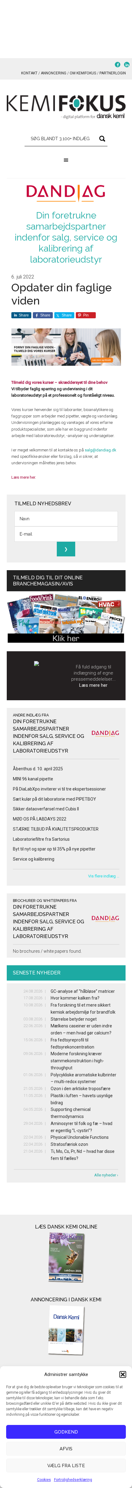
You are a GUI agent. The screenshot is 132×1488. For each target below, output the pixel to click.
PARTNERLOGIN (112, 73)
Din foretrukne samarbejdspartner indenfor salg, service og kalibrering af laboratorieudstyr (66, 237)
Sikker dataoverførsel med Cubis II (46, 808)
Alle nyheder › (106, 1175)
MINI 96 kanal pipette (33, 778)
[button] (123, 1374)
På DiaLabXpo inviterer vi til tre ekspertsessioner (59, 789)
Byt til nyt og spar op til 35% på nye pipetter (54, 849)
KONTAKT (29, 73)
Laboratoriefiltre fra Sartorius (41, 839)
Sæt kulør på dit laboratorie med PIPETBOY (54, 799)
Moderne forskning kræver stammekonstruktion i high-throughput (77, 1060)
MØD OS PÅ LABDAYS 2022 (39, 819)
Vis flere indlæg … (103, 876)
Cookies (44, 1480)
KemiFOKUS (66, 107)
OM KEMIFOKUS (83, 73)
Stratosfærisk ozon (69, 1144)
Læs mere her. (23, 477)
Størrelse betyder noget (74, 1019)
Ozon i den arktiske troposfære (81, 1088)
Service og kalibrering (33, 859)
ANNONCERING (53, 73)
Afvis (66, 1449)
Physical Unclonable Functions (80, 1137)
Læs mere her (93, 685)
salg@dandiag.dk (100, 450)
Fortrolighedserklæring (73, 1480)
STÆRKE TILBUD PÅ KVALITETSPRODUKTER (56, 829)
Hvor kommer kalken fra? (75, 998)
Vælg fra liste (66, 1465)
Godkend (66, 1432)
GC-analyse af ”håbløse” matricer (83, 991)
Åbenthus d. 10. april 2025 (38, 768)
